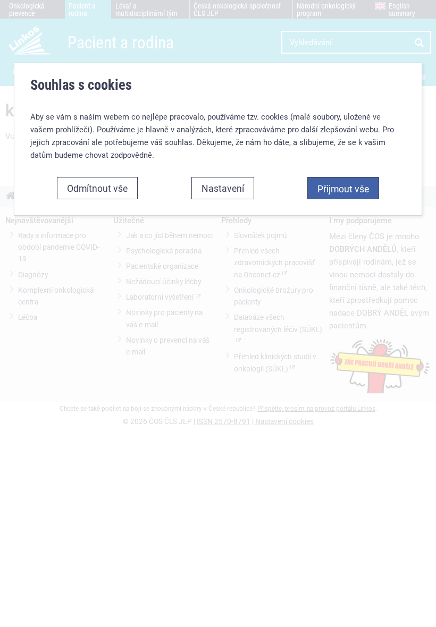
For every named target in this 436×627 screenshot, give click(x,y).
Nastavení (223, 188)
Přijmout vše (343, 188)
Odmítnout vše (97, 188)
